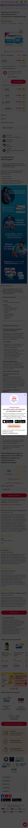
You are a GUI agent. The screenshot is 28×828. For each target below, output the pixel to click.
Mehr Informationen (14, 426)
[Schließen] (25, 395)
